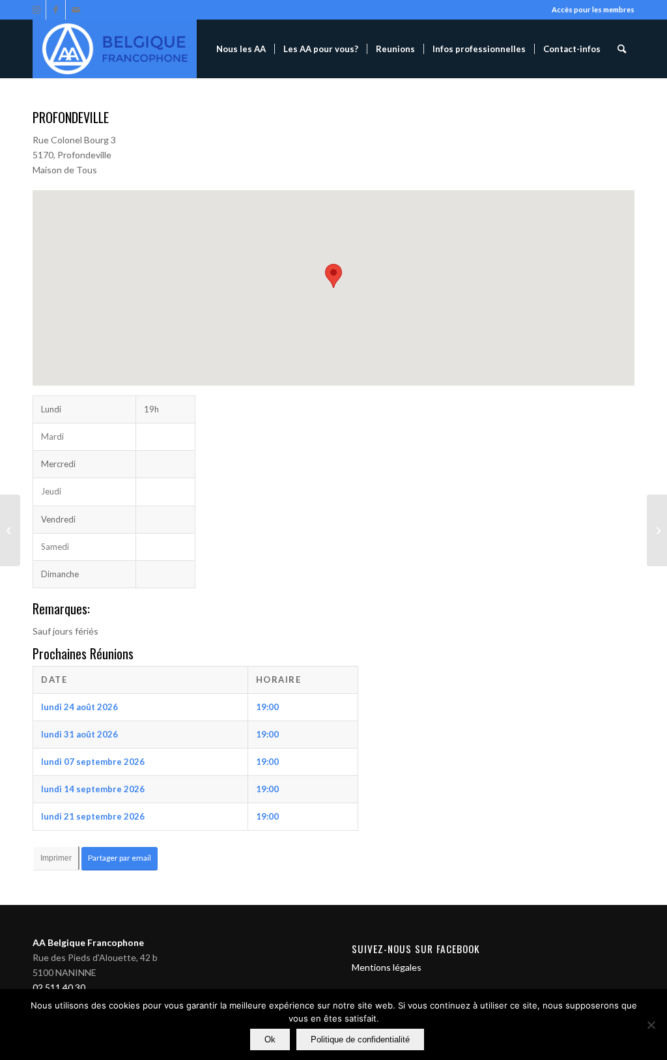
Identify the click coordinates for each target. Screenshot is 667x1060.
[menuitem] (241, 49)
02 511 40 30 (59, 987)
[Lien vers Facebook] (55, 10)
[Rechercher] (621, 49)
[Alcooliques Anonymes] (115, 49)
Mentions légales (386, 967)
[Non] (650, 1024)
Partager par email (119, 858)
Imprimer (56, 858)
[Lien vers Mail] (75, 10)
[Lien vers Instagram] (36, 10)
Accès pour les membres (593, 9)
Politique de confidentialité (360, 1039)
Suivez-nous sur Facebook (416, 948)
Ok (270, 1039)
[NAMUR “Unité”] (10, 530)
